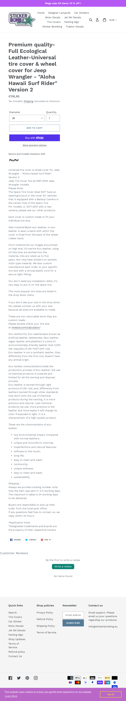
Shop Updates (16, 639)
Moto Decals (16, 625)
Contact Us (15, 656)
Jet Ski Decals (16, 630)
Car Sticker (15, 621)
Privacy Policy (45, 612)
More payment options (35, 145)
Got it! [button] (111, 694)
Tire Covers (15, 617)
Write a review (63, 566)
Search (12, 612)
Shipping (28, 101)
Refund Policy (45, 619)
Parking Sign (15, 634)
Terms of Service (46, 632)
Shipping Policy (46, 625)
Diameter (14, 112)
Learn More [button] (11, 696)
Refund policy (16, 651)
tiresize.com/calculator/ (26, 327)
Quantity (51, 112)
